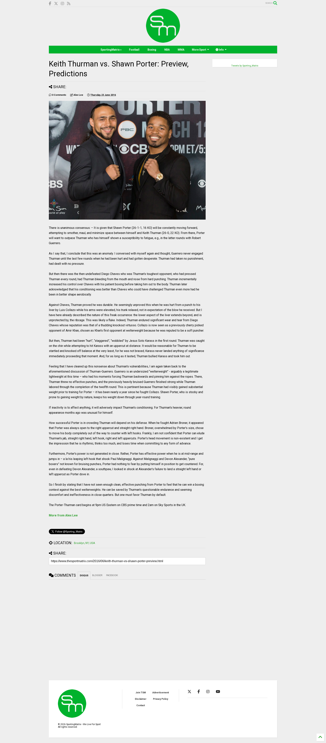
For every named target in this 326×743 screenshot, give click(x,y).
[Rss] (68, 3)
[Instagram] (62, 3)
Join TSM (140, 692)
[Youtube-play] (218, 691)
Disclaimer (140, 699)
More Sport (199, 49)
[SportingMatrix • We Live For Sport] (163, 41)
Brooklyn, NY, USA (84, 543)
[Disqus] (127, 627)
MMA (181, 49)
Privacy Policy (160, 699)
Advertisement (160, 692)
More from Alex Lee (63, 515)
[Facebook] (50, 3)
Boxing (152, 49)
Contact (140, 705)
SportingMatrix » (111, 49)
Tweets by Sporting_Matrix (244, 65)
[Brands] (56, 3)
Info (221, 49)
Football (134, 49)
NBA (167, 49)
